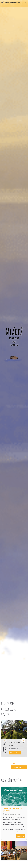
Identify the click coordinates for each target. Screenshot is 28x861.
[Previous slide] (5, 740)
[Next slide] (23, 740)
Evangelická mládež (12, 2)
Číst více (19, 836)
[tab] (13, 763)
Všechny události (18, 767)
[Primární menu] (25, 2)
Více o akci (13, 752)
